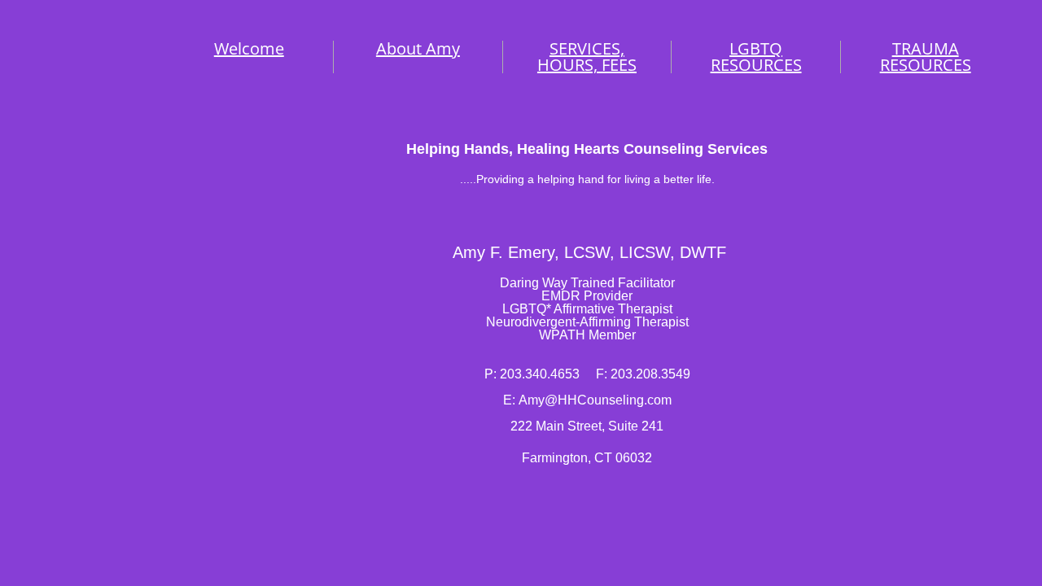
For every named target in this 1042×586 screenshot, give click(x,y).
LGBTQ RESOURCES (756, 56)
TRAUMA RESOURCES (925, 56)
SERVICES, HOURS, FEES (587, 56)
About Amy (418, 48)
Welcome (249, 48)
